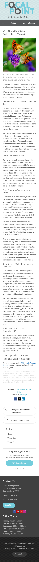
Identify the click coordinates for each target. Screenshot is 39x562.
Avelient (31, 549)
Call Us (13, 23)
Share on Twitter (19, 398)
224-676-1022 (14, 495)
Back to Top (19, 554)
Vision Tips (23, 395)
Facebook (14, 511)
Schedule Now (21, 463)
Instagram (24, 511)
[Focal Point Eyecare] (19, 10)
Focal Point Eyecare (25, 543)
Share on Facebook (15, 398)
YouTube (17, 511)
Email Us (8, 505)
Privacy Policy (10, 549)
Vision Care (11, 438)
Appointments (29, 23)
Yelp (21, 511)
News (9, 434)
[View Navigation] (3, 23)
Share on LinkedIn (23, 398)
